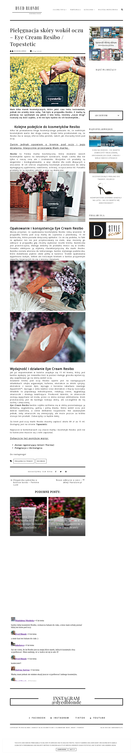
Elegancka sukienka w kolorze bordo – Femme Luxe (26, 482)
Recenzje (41, 461)
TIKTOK (80, 718)
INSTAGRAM (61, 718)
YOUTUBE (99, 718)
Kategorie (89, 9)
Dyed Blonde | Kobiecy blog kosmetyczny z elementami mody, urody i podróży (52, 727)
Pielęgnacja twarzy (24, 461)
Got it (72, 749)
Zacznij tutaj (59, 9)
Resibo (13, 154)
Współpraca (75, 9)
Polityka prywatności (108, 9)
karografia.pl (117, 727)
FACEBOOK (39, 718)
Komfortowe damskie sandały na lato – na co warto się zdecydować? (106, 200)
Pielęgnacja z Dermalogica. (29, 448)
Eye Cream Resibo (19, 405)
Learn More (61, 749)
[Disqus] (47, 578)
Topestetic (41, 424)
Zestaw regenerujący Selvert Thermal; (34, 445)
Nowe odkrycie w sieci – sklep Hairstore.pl (69, 481)
